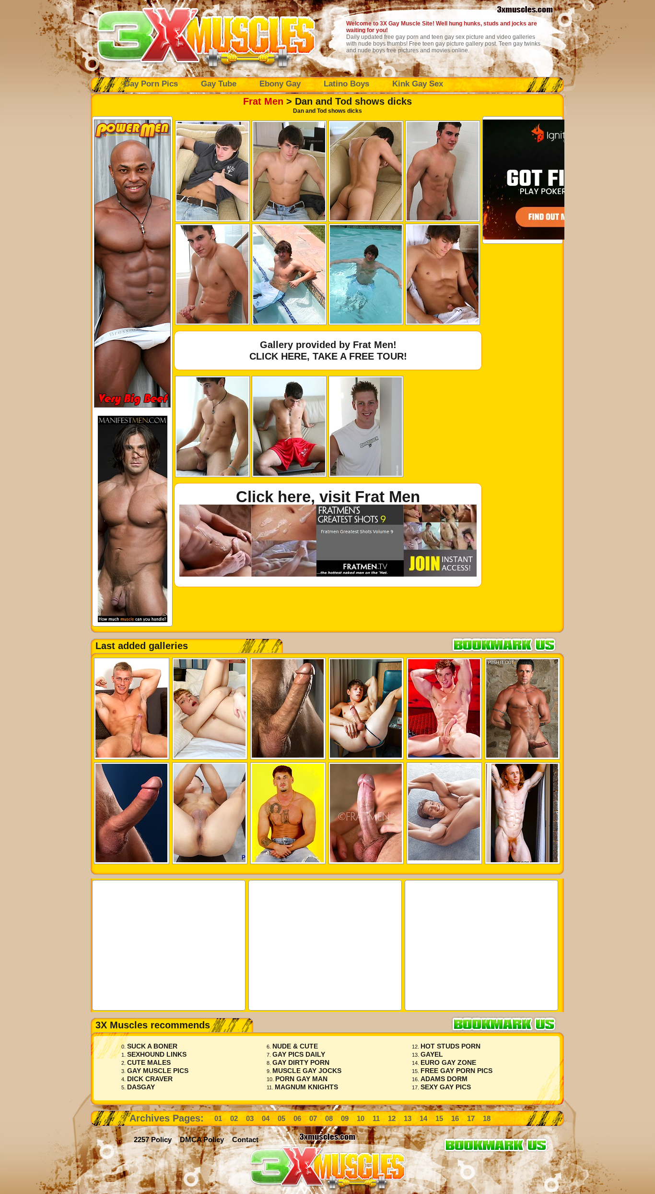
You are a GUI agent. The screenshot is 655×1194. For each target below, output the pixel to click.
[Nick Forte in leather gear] (288, 709)
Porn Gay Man (301, 1079)
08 (329, 1118)
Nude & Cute (295, 1046)
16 (455, 1118)
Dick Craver (150, 1079)
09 (345, 1118)
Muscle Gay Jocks (306, 1070)
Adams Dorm (444, 1079)
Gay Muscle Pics (157, 1070)
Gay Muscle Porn (206, 36)
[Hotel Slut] (366, 709)
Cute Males (149, 1062)
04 (265, 1118)
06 (297, 1118)
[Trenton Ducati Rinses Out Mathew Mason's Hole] (522, 709)
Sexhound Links (157, 1054)
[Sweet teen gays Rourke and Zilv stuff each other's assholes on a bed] (209, 709)
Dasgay (141, 1087)
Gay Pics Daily (298, 1054)
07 (313, 1118)
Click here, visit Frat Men (328, 497)
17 (471, 1118)
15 (439, 1118)
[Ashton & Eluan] (444, 813)
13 (407, 1118)
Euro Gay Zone (448, 1062)
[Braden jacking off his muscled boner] (366, 813)
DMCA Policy (202, 1139)
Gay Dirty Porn (300, 1062)
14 (423, 1118)
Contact (245, 1139)
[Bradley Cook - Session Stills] (131, 709)
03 (250, 1118)
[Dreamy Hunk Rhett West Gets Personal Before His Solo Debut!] (288, 813)
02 (234, 1118)
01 (218, 1118)
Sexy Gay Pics (446, 1087)
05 (281, 1118)
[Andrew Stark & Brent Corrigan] (444, 709)
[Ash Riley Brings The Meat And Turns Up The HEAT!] (522, 813)
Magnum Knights (306, 1087)
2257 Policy (153, 1139)
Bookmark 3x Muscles (507, 644)
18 (487, 1118)
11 (376, 1118)
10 (360, 1118)
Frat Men (263, 101)
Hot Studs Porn (450, 1046)
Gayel (432, 1054)
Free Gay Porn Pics (456, 1070)
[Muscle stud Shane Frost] (131, 813)
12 (392, 1118)
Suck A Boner (152, 1046)
